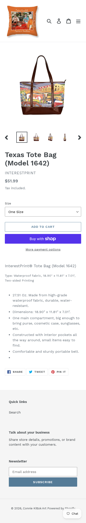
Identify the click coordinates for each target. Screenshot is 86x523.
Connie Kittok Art (34, 508)
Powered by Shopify (61, 508)
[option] (22, 137)
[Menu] (78, 21)
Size (8, 203)
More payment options (43, 249)
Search (15, 412)
